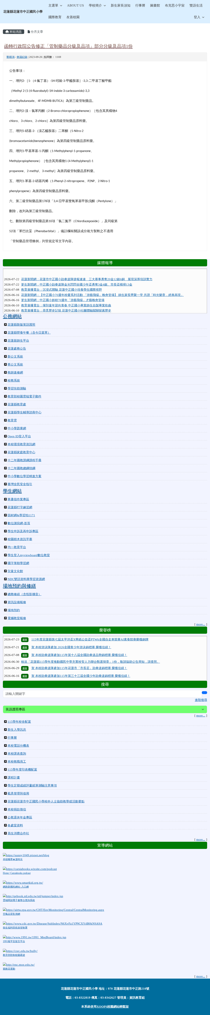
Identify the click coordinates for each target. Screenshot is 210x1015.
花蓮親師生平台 (18, 340)
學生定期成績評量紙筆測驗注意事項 (32, 785)
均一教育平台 (17, 547)
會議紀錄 (22, 57)
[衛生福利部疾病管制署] (52, 923)
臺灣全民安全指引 (20, 484)
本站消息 (15, 31)
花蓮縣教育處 (17, 404)
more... (200, 624)
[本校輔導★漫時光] (26, 854)
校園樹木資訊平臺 (20, 539)
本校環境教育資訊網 (21, 444)
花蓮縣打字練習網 (20, 507)
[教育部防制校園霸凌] (20, 950)
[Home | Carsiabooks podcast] (30, 868)
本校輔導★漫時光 (13, 859)
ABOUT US (75, 5)
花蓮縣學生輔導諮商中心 (24, 412)
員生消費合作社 (18, 833)
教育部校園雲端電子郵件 (24, 396)
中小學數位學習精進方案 (24, 476)
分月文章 (36, 31)
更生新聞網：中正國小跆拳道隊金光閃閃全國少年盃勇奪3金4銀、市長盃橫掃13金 (76, 277)
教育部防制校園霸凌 (14, 955)
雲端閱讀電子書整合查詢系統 (19, 900)
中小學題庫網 (17, 428)
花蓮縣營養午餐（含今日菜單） (29, 332)
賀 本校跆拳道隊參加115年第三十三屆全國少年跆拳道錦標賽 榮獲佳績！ (80, 665)
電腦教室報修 (17, 618)
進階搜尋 (201, 700)
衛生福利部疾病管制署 (15, 927)
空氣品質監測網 (11, 914)
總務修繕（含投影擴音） (24, 594)
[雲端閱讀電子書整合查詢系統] (33, 896)
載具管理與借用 (18, 793)
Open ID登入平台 (19, 436)
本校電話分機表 (18, 745)
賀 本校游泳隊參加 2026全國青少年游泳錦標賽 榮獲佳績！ (71, 637)
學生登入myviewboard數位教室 (29, 555)
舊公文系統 (15, 364)
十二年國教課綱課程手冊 (24, 460)
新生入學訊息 (17, 729)
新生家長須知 (120, 5)
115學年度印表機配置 (22, 769)
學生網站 (12, 491)
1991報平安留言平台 (14, 941)
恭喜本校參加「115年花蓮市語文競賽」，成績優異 (66, 673)
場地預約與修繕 (19, 586)
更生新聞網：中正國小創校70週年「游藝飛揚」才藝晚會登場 (62, 293)
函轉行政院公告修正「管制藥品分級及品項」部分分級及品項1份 (68, 46)
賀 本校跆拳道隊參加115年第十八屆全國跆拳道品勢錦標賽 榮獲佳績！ (79, 645)
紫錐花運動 (9, 968)
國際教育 (55, 17)
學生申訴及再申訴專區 (23, 531)
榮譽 (25, 637)
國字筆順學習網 (18, 563)
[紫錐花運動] (19, 964)
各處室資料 (15, 825)
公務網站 (12, 316)
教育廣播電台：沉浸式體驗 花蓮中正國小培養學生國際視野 (61, 283)
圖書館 (155, 5)
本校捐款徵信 (17, 809)
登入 (197, 17)
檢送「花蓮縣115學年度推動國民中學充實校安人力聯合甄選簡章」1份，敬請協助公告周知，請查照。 (90, 652)
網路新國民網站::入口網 (16, 886)
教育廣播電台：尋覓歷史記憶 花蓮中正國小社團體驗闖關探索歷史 (66, 304)
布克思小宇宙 (175, 5)
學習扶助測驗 (17, 388)
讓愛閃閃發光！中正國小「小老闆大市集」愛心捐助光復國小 (62, 309)
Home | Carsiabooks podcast (17, 873)
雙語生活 (196, 5)
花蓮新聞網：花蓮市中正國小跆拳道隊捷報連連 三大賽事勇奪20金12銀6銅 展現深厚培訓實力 (86, 272)
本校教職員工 (17, 761)
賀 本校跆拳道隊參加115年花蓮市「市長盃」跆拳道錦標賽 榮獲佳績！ (79, 658)
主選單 (53, 5)
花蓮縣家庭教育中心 (21, 452)
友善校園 (73, 17)
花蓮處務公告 (17, 348)
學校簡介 (95, 5)
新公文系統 (15, 356)
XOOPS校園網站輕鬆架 (113, 1006)
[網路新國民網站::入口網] (23, 882)
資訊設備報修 (17, 602)
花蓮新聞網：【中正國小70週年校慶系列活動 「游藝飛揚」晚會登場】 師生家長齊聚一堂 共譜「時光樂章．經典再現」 (102, 288)
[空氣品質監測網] (53, 909)
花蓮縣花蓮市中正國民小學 (23, 11)
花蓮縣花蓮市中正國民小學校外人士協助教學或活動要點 (46, 801)
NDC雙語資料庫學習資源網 (26, 579)
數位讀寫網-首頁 (19, 523)
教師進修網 (15, 372)
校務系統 (14, 380)
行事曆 (140, 5)
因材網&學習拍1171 (21, 515)
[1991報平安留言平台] (34, 936)
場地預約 (14, 610)
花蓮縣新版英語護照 (21, 324)
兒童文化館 (15, 571)
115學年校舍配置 (19, 721)
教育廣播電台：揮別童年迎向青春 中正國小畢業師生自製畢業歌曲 (66, 298)
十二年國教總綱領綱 (21, 468)
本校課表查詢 (17, 753)
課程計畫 (14, 777)
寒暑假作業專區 (18, 499)
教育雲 (12, 420)
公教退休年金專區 (20, 817)
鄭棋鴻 (11, 57)
